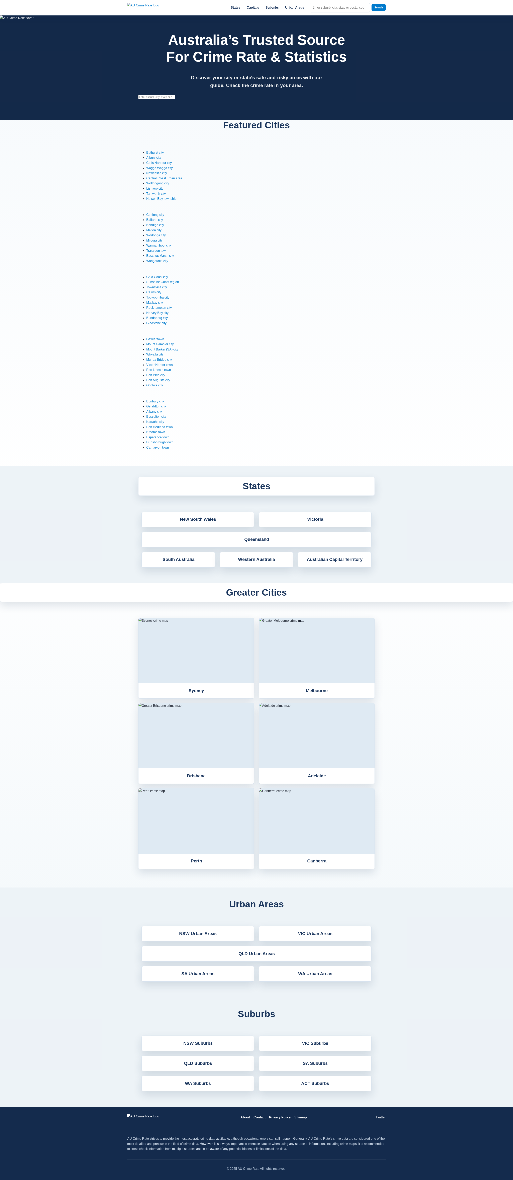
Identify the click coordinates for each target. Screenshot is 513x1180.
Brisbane (196, 775)
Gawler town (155, 339)
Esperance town (157, 437)
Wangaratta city (157, 261)
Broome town (155, 432)
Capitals (253, 7)
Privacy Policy (280, 1117)
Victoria (315, 519)
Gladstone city (156, 323)
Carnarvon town (157, 447)
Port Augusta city (158, 380)
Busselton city (156, 416)
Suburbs (272, 7)
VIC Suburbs (315, 1043)
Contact (259, 1117)
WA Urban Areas (315, 973)
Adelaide (317, 775)
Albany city (154, 411)
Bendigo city (155, 225)
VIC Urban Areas (315, 933)
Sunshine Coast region (162, 282)
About (245, 1117)
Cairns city (153, 292)
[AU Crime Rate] (148, 7)
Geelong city (155, 214)
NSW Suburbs (198, 1043)
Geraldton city (156, 406)
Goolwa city (154, 385)
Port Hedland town (159, 427)
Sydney (196, 690)
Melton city (154, 230)
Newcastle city (156, 173)
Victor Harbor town (159, 365)
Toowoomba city (157, 297)
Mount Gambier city (160, 344)
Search (378, 7)
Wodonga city (156, 235)
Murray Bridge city (159, 359)
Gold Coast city (157, 277)
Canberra (316, 860)
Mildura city (154, 240)
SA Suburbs (315, 1063)
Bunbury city (155, 401)
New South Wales (198, 519)
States (235, 7)
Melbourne (317, 690)
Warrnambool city (158, 245)
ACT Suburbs (315, 1083)
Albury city (153, 157)
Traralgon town (157, 250)
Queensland (256, 539)
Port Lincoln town (158, 370)
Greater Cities (256, 592)
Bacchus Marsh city (160, 255)
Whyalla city (155, 354)
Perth (196, 860)
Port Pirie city (155, 375)
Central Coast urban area (164, 178)
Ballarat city (154, 219)
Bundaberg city (157, 318)
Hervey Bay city (157, 313)
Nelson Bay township (161, 198)
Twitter (381, 1117)
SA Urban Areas (197, 973)
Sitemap (300, 1117)
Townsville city (156, 287)
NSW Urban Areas (198, 933)
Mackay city (154, 302)
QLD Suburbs (198, 1063)
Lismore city (154, 188)
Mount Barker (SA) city (162, 349)
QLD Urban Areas (256, 953)
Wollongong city (157, 183)
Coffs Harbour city (159, 163)
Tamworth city (156, 193)
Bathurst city (155, 152)
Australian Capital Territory (335, 559)
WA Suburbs (198, 1083)
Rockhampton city (159, 307)
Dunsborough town (159, 442)
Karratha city (155, 421)
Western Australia (256, 559)
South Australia (178, 559)
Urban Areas (294, 7)
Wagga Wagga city (159, 168)
